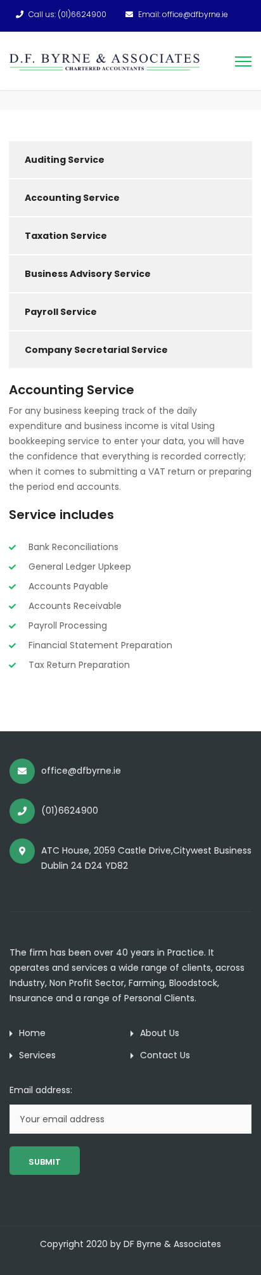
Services (37, 1055)
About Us (159, 1033)
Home (32, 1033)
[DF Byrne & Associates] (105, 61)
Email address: (41, 1090)
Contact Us (165, 1055)
